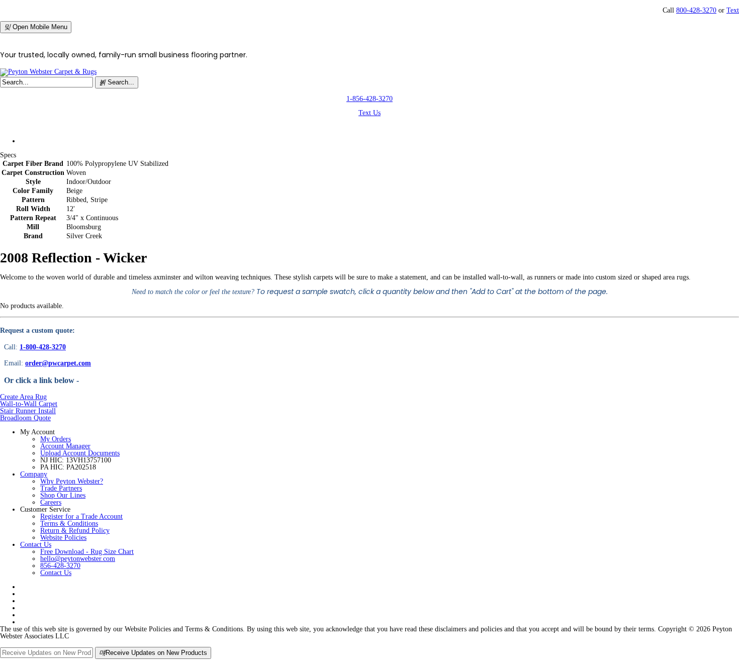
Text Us (369, 113)
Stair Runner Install (28, 411)
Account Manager (65, 446)
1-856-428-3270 (369, 99)
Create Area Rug (23, 397)
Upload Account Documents (80, 453)
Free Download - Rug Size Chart (87, 551)
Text (732, 10)
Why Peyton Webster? (71, 481)
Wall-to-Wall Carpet (28, 404)
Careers (50, 502)
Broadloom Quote (25, 418)
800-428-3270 (696, 10)
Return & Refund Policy (75, 530)
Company (33, 474)
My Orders (55, 439)
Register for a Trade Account (81, 516)
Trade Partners (61, 488)
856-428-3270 (60, 565)
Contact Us (35, 544)
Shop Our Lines (62, 495)
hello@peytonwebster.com (77, 558)
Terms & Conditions (69, 523)
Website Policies (63, 537)
